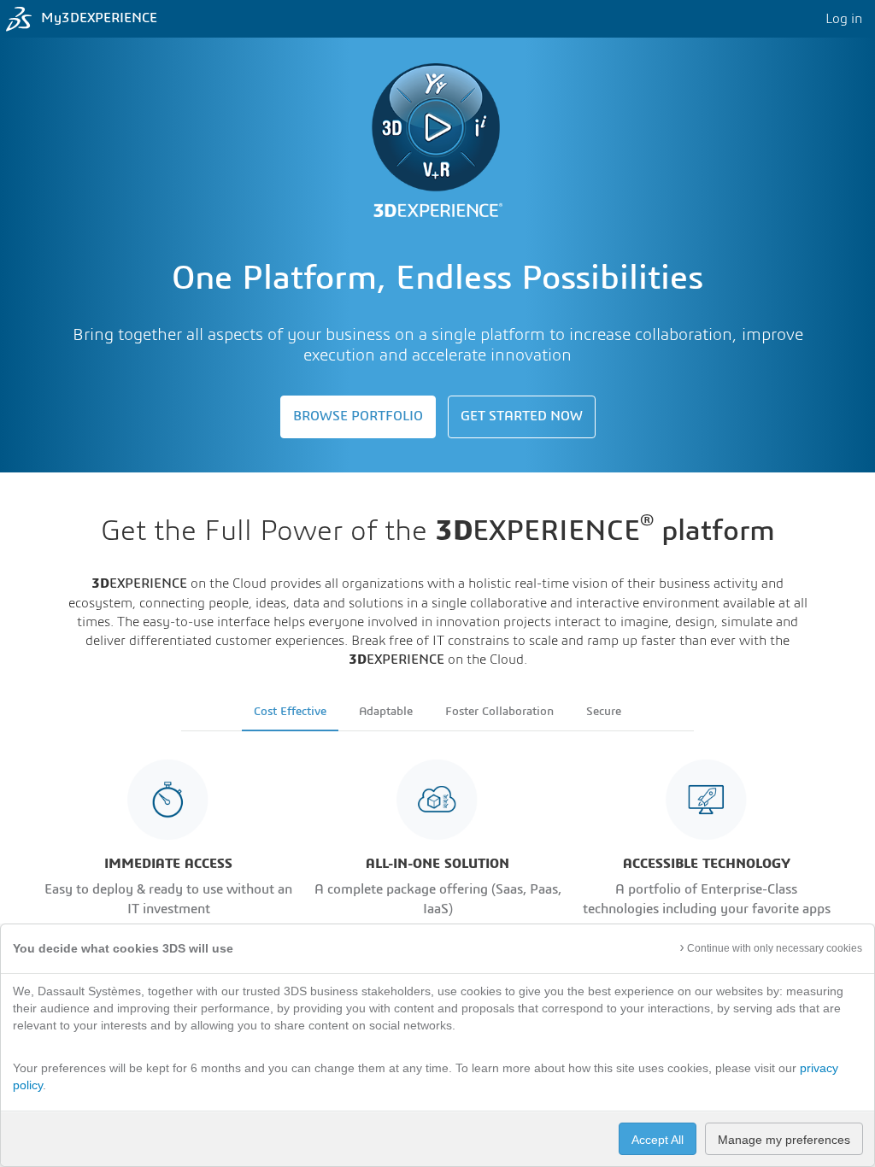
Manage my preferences (784, 1139)
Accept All (657, 1139)
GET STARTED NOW (522, 416)
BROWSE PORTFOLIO (358, 416)
